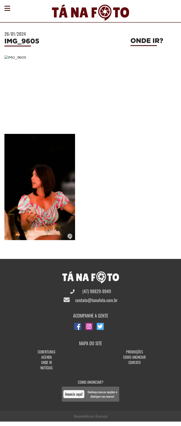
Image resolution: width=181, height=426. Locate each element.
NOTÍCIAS (46, 367)
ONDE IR (46, 362)
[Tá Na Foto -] (90, 18)
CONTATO (134, 362)
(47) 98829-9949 (96, 291)
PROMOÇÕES (134, 352)
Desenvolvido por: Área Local (90, 416)
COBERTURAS (46, 352)
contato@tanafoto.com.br (95, 300)
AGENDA (46, 357)
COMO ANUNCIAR (134, 357)
